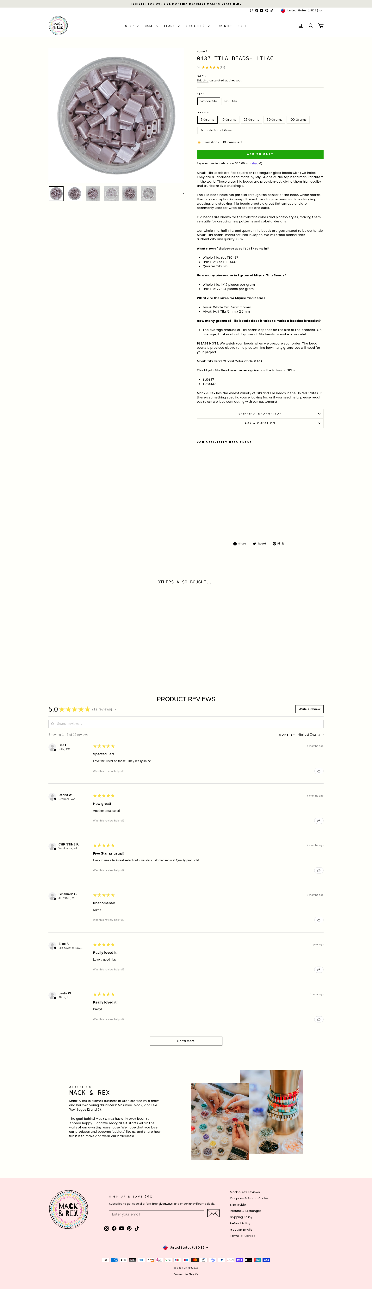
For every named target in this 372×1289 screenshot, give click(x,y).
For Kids (223, 26)
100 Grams (298, 119)
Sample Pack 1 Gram (217, 130)
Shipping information (260, 413)
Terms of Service (242, 1236)
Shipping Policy (241, 1217)
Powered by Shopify (186, 1274)
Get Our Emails (241, 1229)
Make (150, 26)
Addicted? (196, 26)
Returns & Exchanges (246, 1211)
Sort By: (288, 734)
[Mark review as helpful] (319, 771)
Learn (170, 26)
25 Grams (251, 119)
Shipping (202, 80)
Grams (203, 112)
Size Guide (238, 1205)
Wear (130, 26)
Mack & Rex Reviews (245, 1192)
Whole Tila (209, 101)
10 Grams (229, 119)
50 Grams (274, 119)
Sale (242, 26)
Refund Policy (240, 1223)
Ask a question (260, 423)
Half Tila (230, 101)
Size (200, 94)
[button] (115, 709)
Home (201, 51)
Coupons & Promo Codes (249, 1198)
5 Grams (207, 119)
